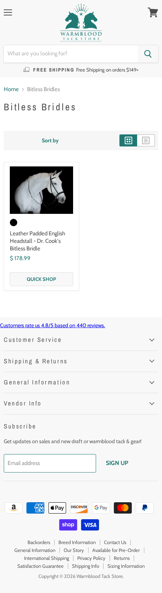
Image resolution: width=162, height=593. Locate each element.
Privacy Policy (91, 558)
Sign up (117, 462)
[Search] (148, 54)
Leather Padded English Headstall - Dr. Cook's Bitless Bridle (37, 241)
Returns (122, 558)
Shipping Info (85, 566)
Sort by (50, 140)
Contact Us (115, 542)
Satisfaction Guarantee (40, 566)
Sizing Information (126, 566)
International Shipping (46, 558)
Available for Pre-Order (116, 550)
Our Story (74, 550)
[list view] (146, 140)
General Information (34, 550)
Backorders (39, 542)
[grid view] (128, 140)
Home (11, 89)
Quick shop (41, 279)
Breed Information (77, 542)
